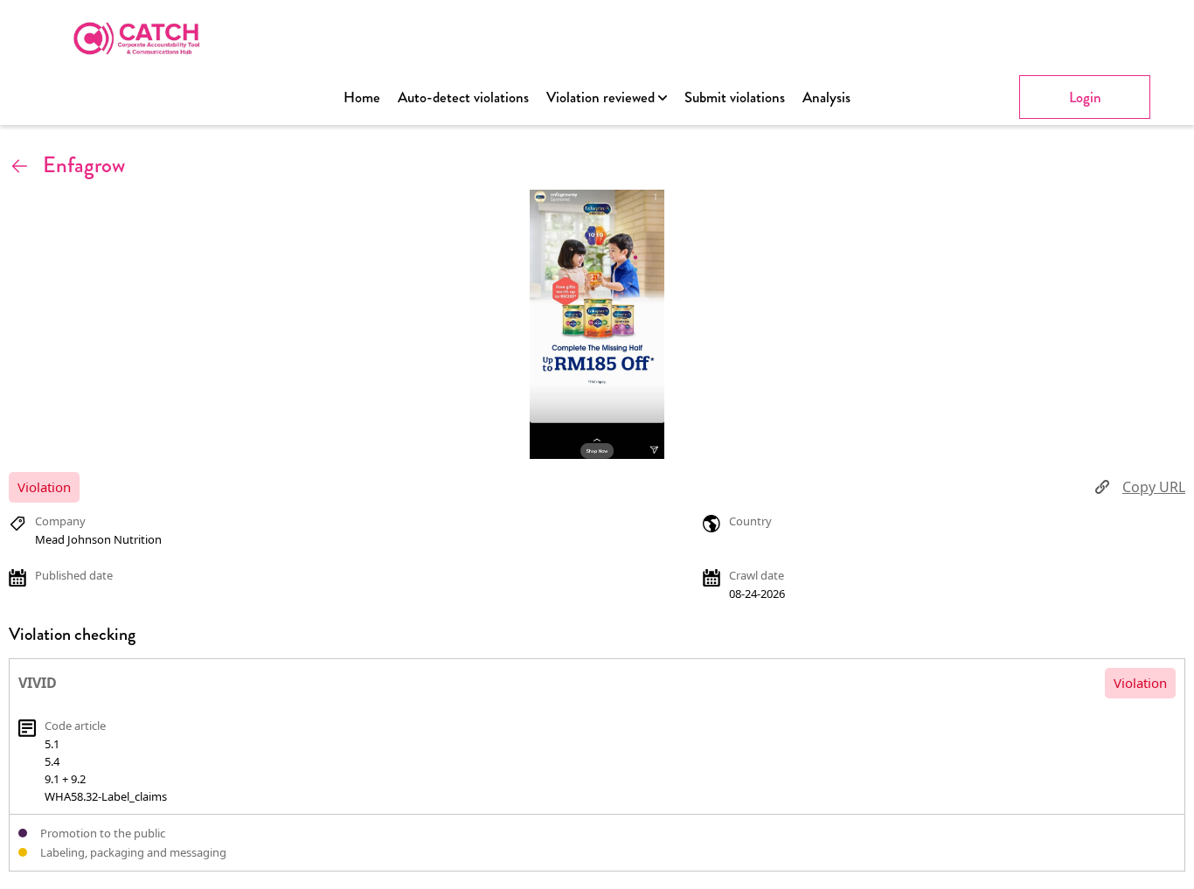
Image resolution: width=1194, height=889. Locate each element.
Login (1085, 97)
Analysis (826, 97)
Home (362, 97)
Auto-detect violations (463, 97)
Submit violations (734, 97)
